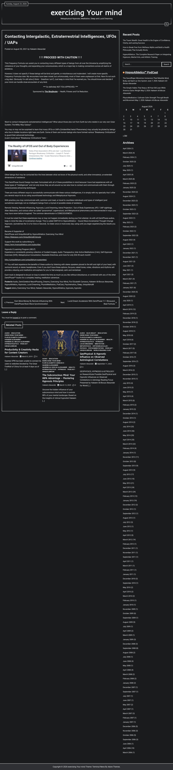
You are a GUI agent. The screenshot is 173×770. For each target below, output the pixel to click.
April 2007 (127, 709)
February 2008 (128, 679)
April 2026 (127, 148)
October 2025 (128, 162)
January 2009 (128, 639)
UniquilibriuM (88, 284)
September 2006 (129, 739)
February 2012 (128, 544)
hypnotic (77, 288)
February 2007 (128, 718)
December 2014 (129, 414)
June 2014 (127, 431)
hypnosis (69, 288)
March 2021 (127, 279)
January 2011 (128, 574)
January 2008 (128, 683)
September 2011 (129, 557)
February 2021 (128, 283)
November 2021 (129, 257)
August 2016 (128, 366)
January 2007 (128, 722)
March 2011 (127, 566)
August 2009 (128, 622)
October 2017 (128, 344)
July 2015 (126, 383)
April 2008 (127, 670)
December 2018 (129, 318)
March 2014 (127, 444)
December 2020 (129, 292)
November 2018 (129, 322)
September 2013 (129, 466)
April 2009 (127, 631)
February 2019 (128, 314)
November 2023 (129, 205)
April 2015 (127, 396)
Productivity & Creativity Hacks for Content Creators (22, 351)
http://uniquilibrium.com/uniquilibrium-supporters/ (26, 260)
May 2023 (126, 222)
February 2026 (128, 157)
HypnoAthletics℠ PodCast (141, 72)
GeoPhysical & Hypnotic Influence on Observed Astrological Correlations (94, 356)
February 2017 (128, 353)
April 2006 (127, 748)
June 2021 (127, 266)
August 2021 (128, 261)
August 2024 (128, 196)
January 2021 (128, 288)
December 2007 (129, 687)
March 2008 (127, 674)
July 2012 (126, 522)
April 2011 (127, 561)
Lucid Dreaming (33, 284)
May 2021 (126, 270)
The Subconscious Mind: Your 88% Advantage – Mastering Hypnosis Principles (58, 378)
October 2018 (128, 327)
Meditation (99, 344)
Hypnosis (22, 284)
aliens (14, 288)
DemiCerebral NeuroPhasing (30, 282)
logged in (16, 318)
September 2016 (129, 361)
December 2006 (129, 726)
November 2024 (129, 192)
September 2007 (129, 692)
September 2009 (129, 618)
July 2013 (126, 474)
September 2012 (129, 513)
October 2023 (128, 209)
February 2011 (128, 570)
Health (72, 367)
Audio (15, 282)
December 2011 (129, 548)
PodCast (60, 284)
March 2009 (127, 635)
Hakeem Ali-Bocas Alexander (101, 282)
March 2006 (127, 752)
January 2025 (128, 188)
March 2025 (127, 179)
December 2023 (129, 201)
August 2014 (128, 422)
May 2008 (126, 666)
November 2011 (129, 553)
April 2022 (127, 244)
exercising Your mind (86, 12)
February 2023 (128, 227)
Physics (83, 348)
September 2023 (129, 214)
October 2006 (128, 735)
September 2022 (129, 235)
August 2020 (128, 296)
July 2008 (126, 657)
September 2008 (129, 648)
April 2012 (127, 535)
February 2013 (128, 496)
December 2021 (129, 253)
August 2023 (128, 218)
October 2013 (128, 461)
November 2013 (129, 457)
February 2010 (128, 600)
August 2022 (128, 240)
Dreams (46, 282)
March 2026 (127, 153)
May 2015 (126, 392)
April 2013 (127, 487)
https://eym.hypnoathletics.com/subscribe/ (23, 244)
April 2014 (127, 440)
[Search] (166, 24)
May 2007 (126, 705)
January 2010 (128, 605)
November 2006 (129, 731)
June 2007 (127, 700)
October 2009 (128, 613)
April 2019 (127, 305)
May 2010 (126, 587)
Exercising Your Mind (59, 282)
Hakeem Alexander (38, 49)
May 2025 (126, 170)
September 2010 (129, 583)
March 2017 (127, 348)
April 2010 (127, 592)
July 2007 (126, 696)
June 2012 (127, 526)
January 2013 (128, 500)
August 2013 (128, 470)
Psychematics (70, 284)
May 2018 (126, 335)
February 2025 (128, 183)
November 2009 (129, 609)
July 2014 (126, 427)
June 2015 (127, 387)
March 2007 (127, 713)
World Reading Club (102, 350)
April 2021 (127, 274)
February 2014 (128, 448)
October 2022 (128, 231)
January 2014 (128, 453)
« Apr (125, 135)
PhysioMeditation (48, 284)
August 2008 (128, 653)
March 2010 (127, 596)
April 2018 (127, 340)
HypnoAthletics (11, 284)
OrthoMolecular (100, 346)
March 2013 (127, 492)
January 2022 (128, 248)
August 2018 (128, 331)
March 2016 (127, 370)
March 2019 (127, 309)
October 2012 (128, 509)
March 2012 (127, 540)
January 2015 (128, 409)
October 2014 (128, 418)
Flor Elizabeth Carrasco (78, 282)
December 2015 (129, 374)
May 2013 (126, 483)
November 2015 (129, 379)
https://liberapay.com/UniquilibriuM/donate (23, 237)
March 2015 (127, 400)
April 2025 (127, 175)
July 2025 (126, 166)
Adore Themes (114, 767)
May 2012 (126, 531)
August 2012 (128, 518)
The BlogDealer (51, 91)
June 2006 (127, 744)
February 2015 (128, 405)
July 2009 (126, 626)
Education (15, 333)
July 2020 (126, 301)
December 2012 (129, 505)
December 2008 (129, 644)
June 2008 (127, 661)
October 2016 (128, 357)
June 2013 (127, 479)
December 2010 (129, 579)
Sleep (79, 284)
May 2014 (126, 435)
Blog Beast (91, 333)
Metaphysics (85, 346)
